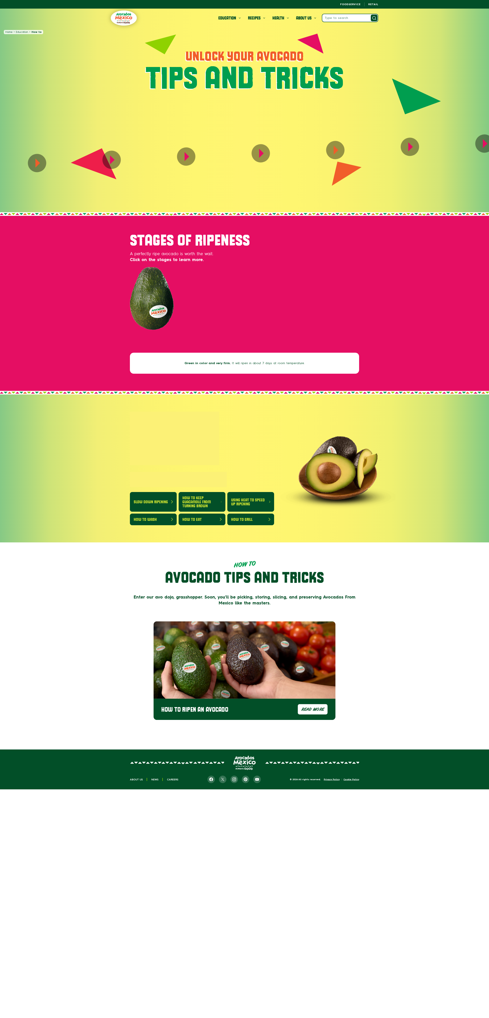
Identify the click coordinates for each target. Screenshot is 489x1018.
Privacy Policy (332, 779)
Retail (373, 4)
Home (8, 32)
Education (22, 32)
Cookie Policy (351, 779)
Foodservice (350, 4)
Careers (172, 779)
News (155, 779)
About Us (136, 779)
